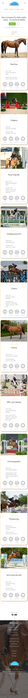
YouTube (14, 653)
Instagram (14, 651)
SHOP (6, 9)
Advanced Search (19, 27)
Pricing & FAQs (14, 635)
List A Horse (14, 643)
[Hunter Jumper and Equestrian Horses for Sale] (14, 7)
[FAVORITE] (23, 84)
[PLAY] (5, 84)
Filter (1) (12, 24)
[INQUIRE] (17, 84)
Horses (11, 9)
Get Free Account (14, 638)
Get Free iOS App (14, 641)
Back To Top (8, 669)
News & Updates (14, 629)
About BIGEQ (14, 627)
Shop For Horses (14, 646)
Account (21, 669)
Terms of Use (10, 673)
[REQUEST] (5, 366)
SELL (22, 9)
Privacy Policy (17, 673)
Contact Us (14, 632)
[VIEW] (11, 84)
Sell (17, 669)
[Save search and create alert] (17, 23)
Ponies (17, 9)
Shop (13, 669)
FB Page (14, 656)
